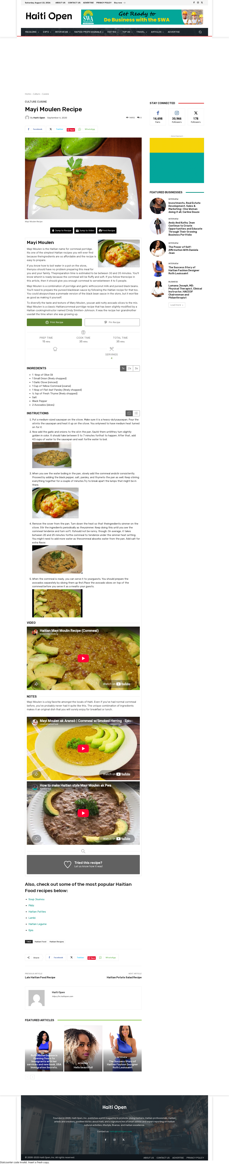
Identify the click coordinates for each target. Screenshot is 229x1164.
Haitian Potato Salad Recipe (124, 977)
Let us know (81, 866)
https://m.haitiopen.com (62, 996)
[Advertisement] (114, 63)
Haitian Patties (37, 911)
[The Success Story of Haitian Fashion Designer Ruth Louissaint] (122, 1048)
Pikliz (31, 905)
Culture (36, 94)
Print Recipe (108, 230)
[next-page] (32, 1077)
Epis (30, 930)
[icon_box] (120, 3)
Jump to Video (86, 230)
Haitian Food (40, 941)
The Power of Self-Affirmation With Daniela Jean (183, 249)
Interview (44, 1051)
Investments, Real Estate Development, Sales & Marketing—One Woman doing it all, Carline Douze (184, 207)
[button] (200, 32)
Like (158, 111)
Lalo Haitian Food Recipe (40, 977)
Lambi (32, 917)
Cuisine (45, 94)
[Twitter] (202, 3)
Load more (175, 305)
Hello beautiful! (83, 1067)
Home (28, 94)
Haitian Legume (37, 924)
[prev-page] (27, 1077)
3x (136, 368)
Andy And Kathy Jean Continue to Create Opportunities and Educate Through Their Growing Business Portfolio (185, 228)
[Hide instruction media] (136, 413)
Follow (177, 111)
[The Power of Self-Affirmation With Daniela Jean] (158, 248)
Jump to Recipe (62, 230)
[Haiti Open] (27, 117)
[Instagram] (198, 3)
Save (72, 129)
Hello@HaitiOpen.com (121, 1131)
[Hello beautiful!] (83, 1048)
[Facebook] (194, 3)
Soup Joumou (36, 899)
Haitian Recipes (57, 941)
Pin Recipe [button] (114, 322)
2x (129, 368)
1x (123, 368)
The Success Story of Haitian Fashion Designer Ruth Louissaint (122, 1064)
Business (173, 282)
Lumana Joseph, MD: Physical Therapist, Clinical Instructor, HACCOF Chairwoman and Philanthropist (185, 291)
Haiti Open (39, 118)
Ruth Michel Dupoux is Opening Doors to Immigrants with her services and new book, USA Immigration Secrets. (44, 1061)
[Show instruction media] (129, 413)
